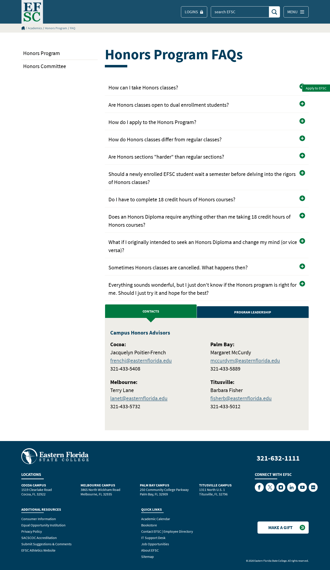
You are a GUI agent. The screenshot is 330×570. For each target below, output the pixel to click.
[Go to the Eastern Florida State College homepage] (55, 456)
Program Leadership (252, 312)
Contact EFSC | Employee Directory (167, 531)
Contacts (151, 311)
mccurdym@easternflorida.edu (245, 360)
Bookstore (149, 525)
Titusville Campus (215, 485)
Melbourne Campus (98, 485)
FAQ (72, 28)
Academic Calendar (155, 519)
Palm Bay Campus (154, 485)
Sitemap (147, 556)
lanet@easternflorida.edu (138, 398)
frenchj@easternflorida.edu (141, 360)
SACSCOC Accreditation (39, 537)
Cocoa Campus (33, 485)
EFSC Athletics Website (38, 550)
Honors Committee (44, 66)
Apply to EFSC (316, 88)
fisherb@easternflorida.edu (241, 398)
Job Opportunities (155, 544)
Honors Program (56, 28)
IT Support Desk (153, 537)
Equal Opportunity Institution (43, 525)
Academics (35, 28)
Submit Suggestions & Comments (46, 544)
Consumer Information (38, 519)
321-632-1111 (278, 458)
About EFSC (150, 550)
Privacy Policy (31, 531)
